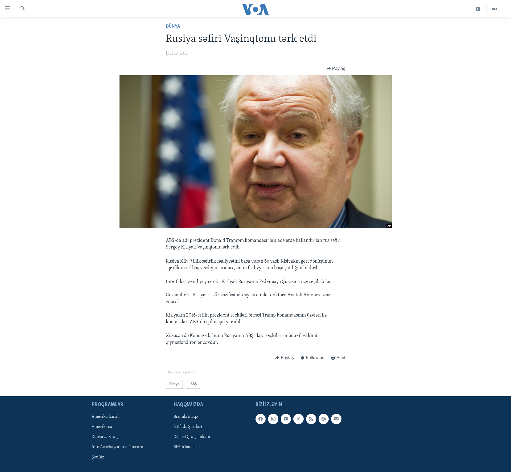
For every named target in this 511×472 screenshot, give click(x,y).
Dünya (173, 26)
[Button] (336, 68)
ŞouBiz (98, 457)
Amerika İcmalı (106, 417)
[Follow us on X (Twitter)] (298, 419)
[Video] (494, 9)
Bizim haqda (185, 447)
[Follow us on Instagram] (273, 419)
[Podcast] (324, 419)
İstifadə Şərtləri (188, 427)
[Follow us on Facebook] (261, 419)
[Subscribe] (336, 419)
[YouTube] (478, 9)
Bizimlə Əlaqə (186, 417)
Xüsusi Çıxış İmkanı (192, 437)
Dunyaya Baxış (105, 437)
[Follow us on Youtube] (286, 419)
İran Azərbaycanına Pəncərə (117, 447)
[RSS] (311, 419)
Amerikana (102, 427)
